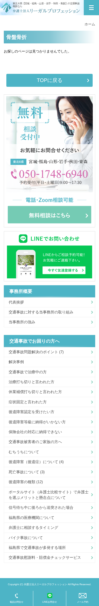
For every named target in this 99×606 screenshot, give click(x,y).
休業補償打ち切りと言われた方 (35, 392)
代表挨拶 (16, 302)
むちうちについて (24, 452)
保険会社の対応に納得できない (35, 432)
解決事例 (16, 362)
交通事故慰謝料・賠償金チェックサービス (45, 557)
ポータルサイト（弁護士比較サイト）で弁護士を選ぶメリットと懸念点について (49, 495)
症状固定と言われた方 (28, 402)
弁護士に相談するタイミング (33, 527)
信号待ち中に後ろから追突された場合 (41, 507)
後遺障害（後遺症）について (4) (36, 462)
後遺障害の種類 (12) (26, 482)
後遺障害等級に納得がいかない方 (37, 422)
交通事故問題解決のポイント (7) (36, 352)
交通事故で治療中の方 (28, 372)
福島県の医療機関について (31, 517)
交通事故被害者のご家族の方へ (35, 442)
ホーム (90, 24)
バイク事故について (26, 537)
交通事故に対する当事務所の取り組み (41, 312)
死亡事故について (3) (27, 472)
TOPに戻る (49, 80)
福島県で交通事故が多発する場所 (37, 547)
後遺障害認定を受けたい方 (31, 412)
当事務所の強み (22, 322)
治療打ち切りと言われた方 (31, 382)
